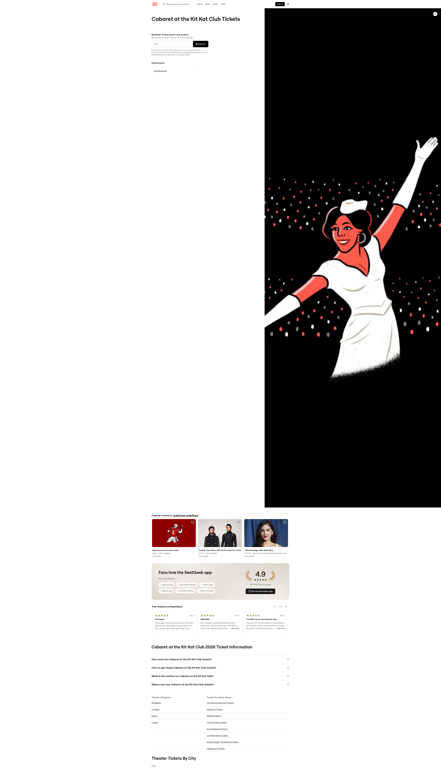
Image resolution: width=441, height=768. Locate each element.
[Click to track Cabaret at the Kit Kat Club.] (435, 14)
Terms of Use (184, 55)
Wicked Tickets (214, 716)
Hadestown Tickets (216, 748)
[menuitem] (200, 4)
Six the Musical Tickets (217, 729)
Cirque (155, 722)
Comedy (155, 709)
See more (235, 628)
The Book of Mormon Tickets (220, 703)
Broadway (156, 703)
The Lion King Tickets (217, 722)
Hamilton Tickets (215, 709)
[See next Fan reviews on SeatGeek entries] (286, 606)
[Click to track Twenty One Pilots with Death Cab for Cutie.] (238, 522)
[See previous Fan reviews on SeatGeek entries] (274, 606)
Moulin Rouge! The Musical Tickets (223, 742)
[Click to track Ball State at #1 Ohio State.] (192, 522)
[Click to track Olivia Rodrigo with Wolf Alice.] (285, 522)
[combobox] (178, 4)
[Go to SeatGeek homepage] (155, 4)
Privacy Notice (157, 55)
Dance (155, 716)
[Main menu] (288, 4)
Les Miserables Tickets (217, 735)
